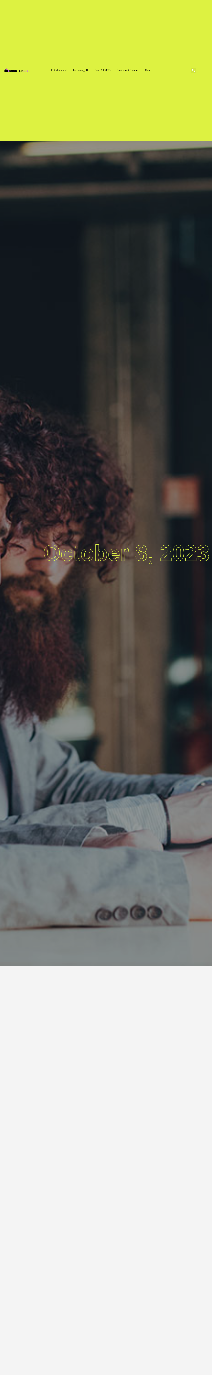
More (148, 70)
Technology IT (80, 70)
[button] (193, 70)
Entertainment (59, 70)
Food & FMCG (103, 70)
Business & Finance (128, 70)
